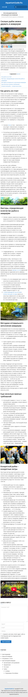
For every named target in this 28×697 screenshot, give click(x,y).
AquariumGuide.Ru (14, 3)
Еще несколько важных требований (10, 84)
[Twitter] (9, 47)
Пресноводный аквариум (10, 13)
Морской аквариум (7, 656)
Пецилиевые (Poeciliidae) (11, 673)
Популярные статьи (7, 658)
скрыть (18, 74)
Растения (6, 667)
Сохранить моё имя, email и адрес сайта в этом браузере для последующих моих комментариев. (13, 636)
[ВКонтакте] (2, 47)
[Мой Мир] (11, 47)
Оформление (7, 665)
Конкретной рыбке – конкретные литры (11, 86)
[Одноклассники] (4, 47)
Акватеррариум (6, 654)
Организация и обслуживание (9, 15)
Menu (4, 7)
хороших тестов (16, 270)
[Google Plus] (7, 47)
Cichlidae (7, 671)
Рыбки (5, 669)
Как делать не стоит (6, 77)
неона (9, 125)
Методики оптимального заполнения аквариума (13, 82)
